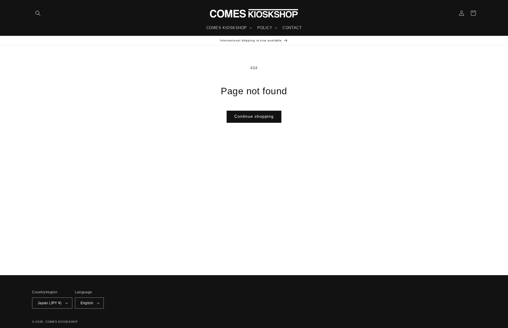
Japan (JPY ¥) (50, 303)
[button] (38, 13)
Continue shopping (254, 116)
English (87, 303)
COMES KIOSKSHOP (61, 321)
